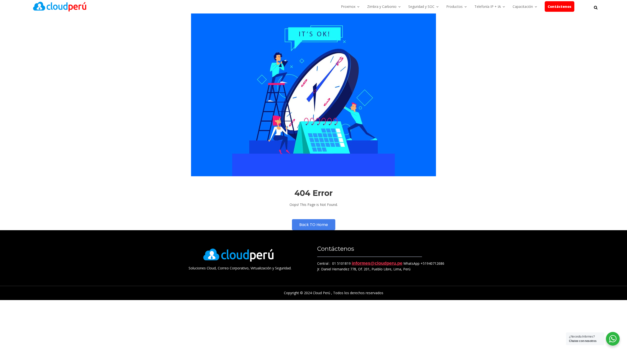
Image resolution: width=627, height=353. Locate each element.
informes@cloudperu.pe (377, 263)
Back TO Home (313, 224)
